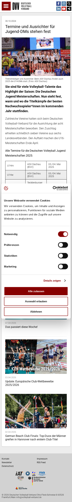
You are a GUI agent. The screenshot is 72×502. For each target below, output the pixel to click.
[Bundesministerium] (36, 484)
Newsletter (7, 462)
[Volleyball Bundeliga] (27, 474)
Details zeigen (52, 280)
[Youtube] (64, 9)
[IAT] (19, 475)
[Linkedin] (58, 9)
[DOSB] (20, 480)
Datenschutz (8, 466)
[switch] (63, 245)
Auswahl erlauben (36, 301)
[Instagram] (64, 3)
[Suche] (69, 3)
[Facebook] (58, 3)
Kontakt (5, 459)
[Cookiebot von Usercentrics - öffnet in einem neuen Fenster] (52, 188)
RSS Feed (41, 462)
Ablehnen (36, 311)
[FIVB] (42, 475)
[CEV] (34, 475)
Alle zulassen (36, 291)
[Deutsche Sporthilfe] (21, 489)
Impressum (42, 459)
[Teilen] (69, 9)
